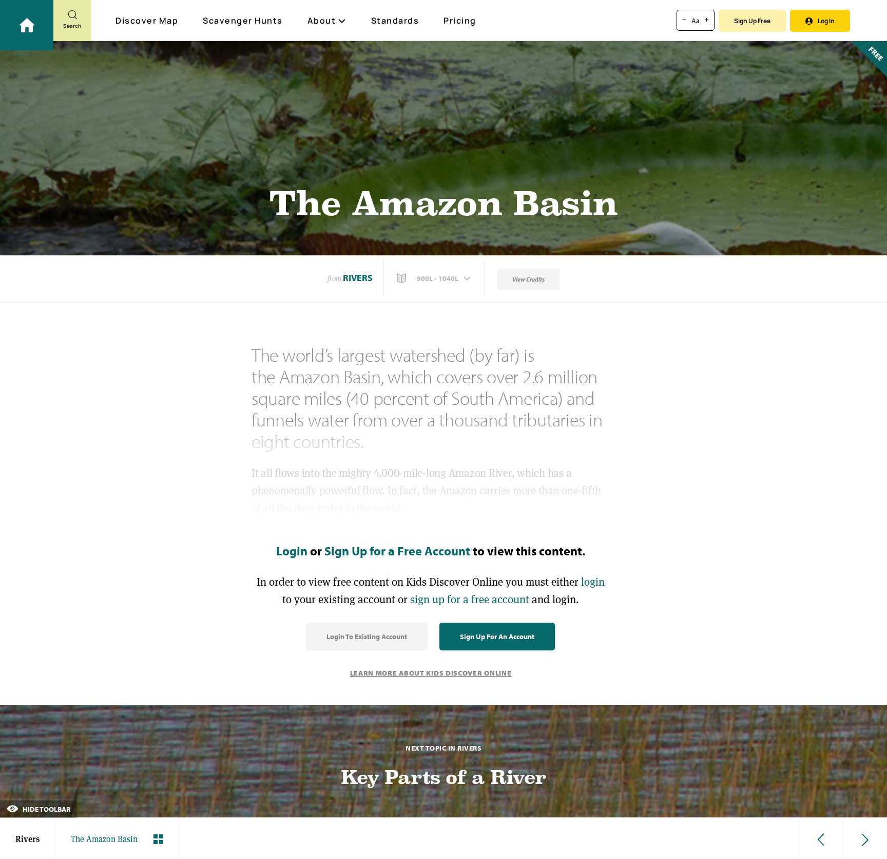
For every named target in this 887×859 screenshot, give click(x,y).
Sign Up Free (752, 20)
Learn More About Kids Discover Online (431, 673)
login (593, 582)
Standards (395, 20)
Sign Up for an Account (497, 636)
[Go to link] (26, 25)
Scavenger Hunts (243, 20)
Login (291, 550)
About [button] (321, 20)
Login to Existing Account (366, 636)
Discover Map (146, 20)
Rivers (358, 278)
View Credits (528, 279)
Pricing (460, 20)
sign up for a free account (469, 599)
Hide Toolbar (45, 809)
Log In (826, 20)
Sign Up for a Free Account (397, 550)
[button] (434, 278)
